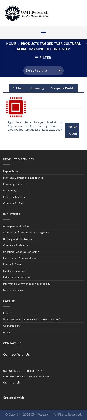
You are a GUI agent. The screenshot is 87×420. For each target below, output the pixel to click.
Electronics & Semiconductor (20, 258)
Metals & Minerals (14, 290)
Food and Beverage (14, 271)
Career (7, 313)
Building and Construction (18, 239)
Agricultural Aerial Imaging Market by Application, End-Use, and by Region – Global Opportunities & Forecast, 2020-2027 (35, 126)
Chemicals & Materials (16, 245)
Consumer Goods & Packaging (21, 252)
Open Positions (12, 325)
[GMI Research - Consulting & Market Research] (26, 13)
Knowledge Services (15, 184)
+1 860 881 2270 (33, 371)
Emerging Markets (14, 197)
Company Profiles (13, 203)
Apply (6, 332)
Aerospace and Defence (17, 226)
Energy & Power (12, 264)
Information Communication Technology (26, 284)
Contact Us (12, 382)
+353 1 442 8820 (39, 376)
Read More (73, 130)
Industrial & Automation (17, 277)
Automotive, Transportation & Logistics (26, 232)
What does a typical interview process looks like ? (31, 319)
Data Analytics (11, 190)
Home (11, 43)
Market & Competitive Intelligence (23, 177)
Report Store (10, 171)
